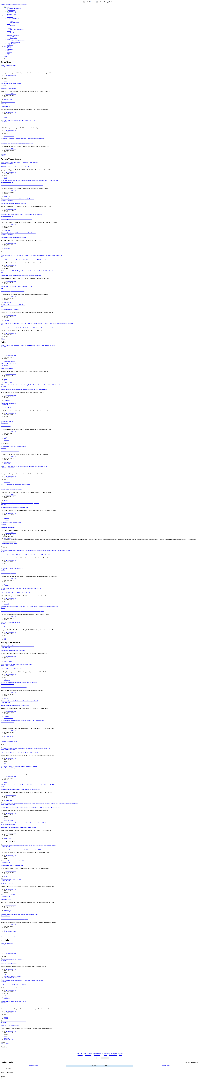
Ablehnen (13, 542)
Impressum (6, 543)
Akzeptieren (6, 542)
